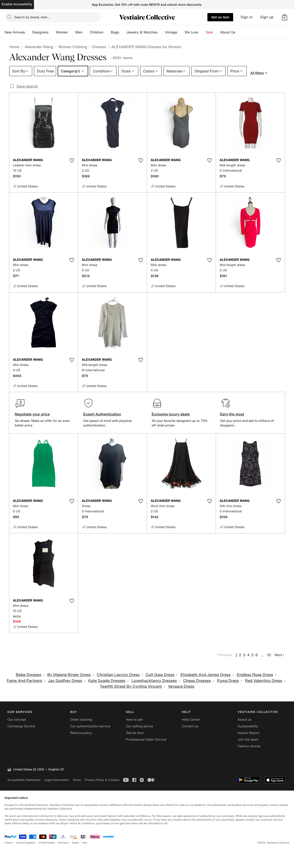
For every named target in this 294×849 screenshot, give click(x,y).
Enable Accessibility (17, 4)
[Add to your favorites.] (71, 160)
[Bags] (122, 32)
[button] (284, 17)
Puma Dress (228, 681)
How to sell (134, 719)
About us (244, 719)
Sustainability (248, 726)
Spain (75, 842)
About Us (227, 32)
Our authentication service (90, 726)
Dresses (99, 46)
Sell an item (220, 17)
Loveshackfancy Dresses (154, 681)
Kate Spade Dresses (106, 681)
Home (14, 46)
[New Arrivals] (28, 32)
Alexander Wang (39, 46)
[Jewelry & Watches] (161, 32)
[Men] (86, 32)
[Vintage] (181, 32)
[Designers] (52, 32)
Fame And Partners (24, 681)
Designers (40, 32)
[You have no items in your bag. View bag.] (284, 17)
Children (97, 32)
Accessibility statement (23, 780)
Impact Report (248, 733)
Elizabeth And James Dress (206, 675)
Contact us (190, 726)
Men (78, 32)
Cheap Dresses (197, 681)
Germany (63, 842)
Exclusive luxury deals (171, 414)
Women (62, 32)
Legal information (56, 780)
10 (269, 655)
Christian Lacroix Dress (118, 675)
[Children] (107, 32)
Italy (84, 842)
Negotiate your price (32, 414)
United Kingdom (25, 842)
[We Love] (202, 32)
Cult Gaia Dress (160, 675)
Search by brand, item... (32, 17)
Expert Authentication (102, 414)
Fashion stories (249, 746)
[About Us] (239, 32)
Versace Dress (181, 686)
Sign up (267, 17)
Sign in (246, 17)
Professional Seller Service (146, 739)
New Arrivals (15, 32)
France (9, 842)
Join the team (248, 739)
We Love (191, 32)
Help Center (191, 719)
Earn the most (232, 414)
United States (47, 842)
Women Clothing (72, 46)
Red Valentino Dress (263, 681)
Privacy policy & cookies (102, 780)
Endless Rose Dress (255, 675)
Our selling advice (139, 726)
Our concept (16, 719)
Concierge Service (21, 726)
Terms (76, 780)
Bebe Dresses (28, 675)
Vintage (171, 32)
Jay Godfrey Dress (65, 681)
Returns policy (81, 733)
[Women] (72, 32)
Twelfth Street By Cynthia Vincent (131, 686)
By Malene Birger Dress (68, 675)
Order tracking (81, 719)
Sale (209, 32)
